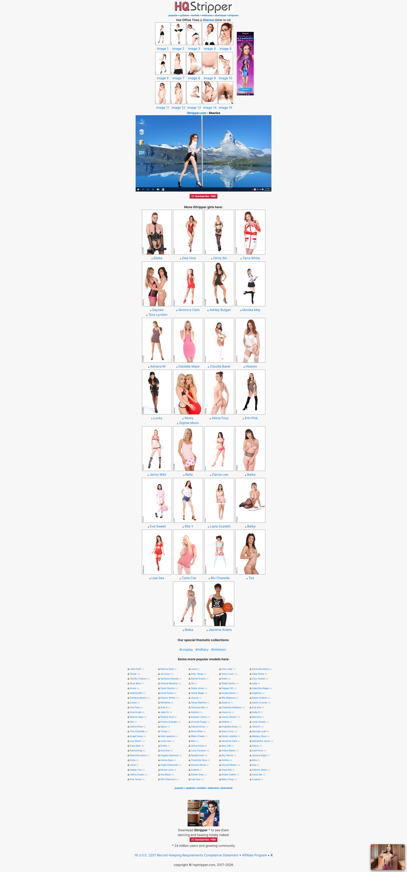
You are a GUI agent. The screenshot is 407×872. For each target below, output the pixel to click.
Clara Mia (226, 769)
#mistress (218, 649)
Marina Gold (167, 669)
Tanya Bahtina (198, 702)
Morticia (256, 717)
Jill (192, 683)
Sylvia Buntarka (260, 669)
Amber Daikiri (228, 774)
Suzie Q (225, 702)
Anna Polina (166, 693)
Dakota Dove (198, 726)
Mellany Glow (259, 736)
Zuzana (256, 779)
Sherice (208, 20)
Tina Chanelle (137, 731)
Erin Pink (251, 418)
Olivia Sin (220, 258)
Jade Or (164, 712)
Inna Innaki (136, 712)
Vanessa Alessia (169, 678)
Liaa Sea (157, 578)
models (195, 15)
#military (202, 649)
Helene (225, 721)
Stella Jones (197, 688)
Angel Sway (136, 736)
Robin (224, 678)
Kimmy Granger (168, 721)
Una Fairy (135, 707)
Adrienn (195, 712)
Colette (195, 769)
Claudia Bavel (220, 366)
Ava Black (165, 774)
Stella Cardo (228, 683)
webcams (207, 15)
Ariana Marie (228, 750)
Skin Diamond (167, 779)
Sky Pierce (227, 755)
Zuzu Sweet (258, 678)
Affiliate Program (254, 855)
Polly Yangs (197, 673)
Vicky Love (227, 673)
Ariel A (163, 707)
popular (173, 15)
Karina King (136, 750)
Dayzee (158, 310)
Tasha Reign (197, 693)
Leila (254, 683)
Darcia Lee (220, 474)
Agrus (163, 726)
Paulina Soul (167, 717)
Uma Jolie (226, 669)
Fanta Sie (257, 774)
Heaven (251, 366)
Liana (133, 765)
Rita (193, 741)
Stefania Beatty (138, 697)
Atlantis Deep (259, 769)
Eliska (158, 258)
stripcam (233, 15)
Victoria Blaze (228, 765)
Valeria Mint (136, 693)
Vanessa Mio (198, 707)
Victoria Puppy (199, 721)
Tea (251, 578)
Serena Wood (198, 765)
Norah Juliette (229, 736)
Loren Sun (165, 741)
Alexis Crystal (259, 702)
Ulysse (194, 697)
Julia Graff (135, 669)
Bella (189, 474)
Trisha (163, 731)
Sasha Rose (136, 726)
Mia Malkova (228, 697)
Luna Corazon (198, 750)
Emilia (163, 745)
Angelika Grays (229, 726)
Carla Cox (189, 578)
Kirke (132, 760)
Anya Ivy (226, 712)
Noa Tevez (135, 779)
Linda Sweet (259, 721)
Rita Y (189, 526)
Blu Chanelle (220, 578)
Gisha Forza (197, 745)
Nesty (189, 418)
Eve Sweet (158, 526)
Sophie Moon (189, 423)
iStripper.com (196, 113)
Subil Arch (257, 750)
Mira (254, 760)
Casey (133, 702)
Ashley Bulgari (220, 310)
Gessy (255, 745)
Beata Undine (259, 697)
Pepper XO (227, 688)
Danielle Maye (189, 366)
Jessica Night (259, 755)
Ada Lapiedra (167, 736)
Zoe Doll (256, 707)
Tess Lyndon (157, 314)
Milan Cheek (197, 736)
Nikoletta (165, 702)
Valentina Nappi (260, 688)
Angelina (256, 693)
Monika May (251, 310)
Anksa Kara (166, 760)
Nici (132, 721)
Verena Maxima (168, 683)
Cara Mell (135, 745)
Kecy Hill (226, 745)
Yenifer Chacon (138, 678)
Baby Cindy (227, 779)
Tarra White (251, 258)
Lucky (157, 418)
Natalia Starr (197, 755)
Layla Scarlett (220, 526)
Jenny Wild (158, 474)
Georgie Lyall (259, 731)
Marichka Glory (138, 755)
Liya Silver (135, 741)
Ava (254, 765)
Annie (133, 688)
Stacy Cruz (227, 731)
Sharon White (167, 697)
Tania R (256, 726)
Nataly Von (136, 769)
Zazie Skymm (167, 688)
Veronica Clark (189, 310)
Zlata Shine (258, 673)
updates (184, 15)
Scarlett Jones (199, 717)
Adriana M (157, 366)
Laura (194, 669)
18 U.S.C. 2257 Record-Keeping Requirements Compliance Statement (186, 855)
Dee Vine (189, 258)
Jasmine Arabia (220, 630)
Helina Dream (137, 774)
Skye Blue (135, 683)
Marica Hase (136, 717)
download (220, 15)
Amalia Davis (228, 693)
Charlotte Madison (231, 707)
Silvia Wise (197, 731)
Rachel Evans (198, 678)
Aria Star (165, 750)
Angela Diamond (169, 755)
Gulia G (256, 712)
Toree (133, 673)
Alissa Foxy (220, 418)
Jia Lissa (165, 673)
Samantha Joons (261, 741)
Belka (251, 474)
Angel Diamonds (169, 765)
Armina (225, 760)
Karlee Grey (197, 774)
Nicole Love (166, 769)
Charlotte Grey (199, 760)
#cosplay (186, 649)
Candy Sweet (228, 717)
